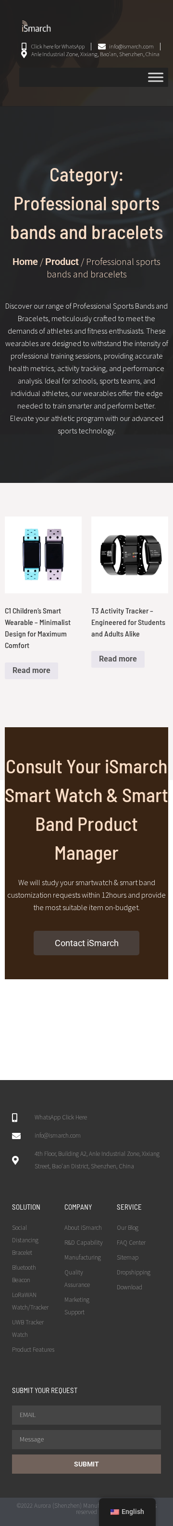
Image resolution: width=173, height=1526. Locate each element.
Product (62, 261)
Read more (31, 670)
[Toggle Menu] (155, 77)
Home (25, 261)
